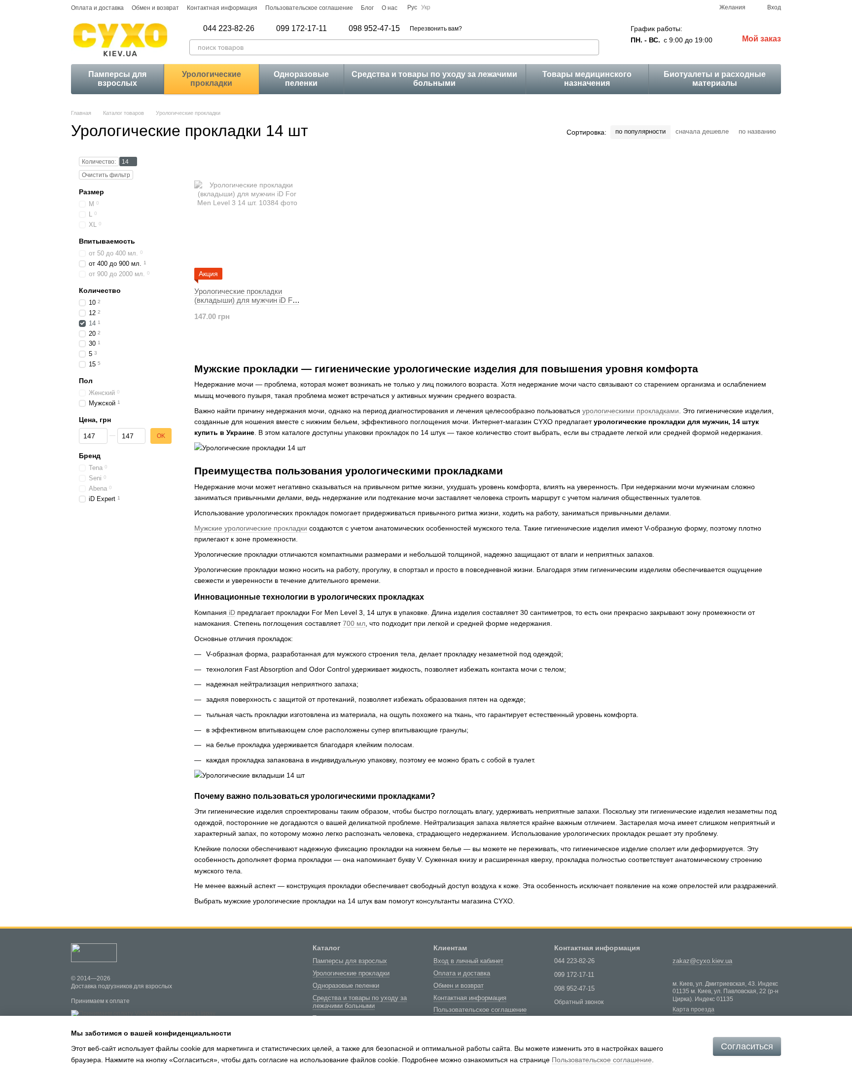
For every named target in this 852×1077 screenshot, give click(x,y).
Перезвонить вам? (436, 28)
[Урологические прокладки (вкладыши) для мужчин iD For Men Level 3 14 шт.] (247, 218)
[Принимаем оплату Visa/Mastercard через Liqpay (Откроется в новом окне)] (143, 1013)
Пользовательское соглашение (309, 7)
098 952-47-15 (374, 29)
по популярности (640, 131)
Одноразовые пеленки (301, 78)
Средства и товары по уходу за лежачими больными (434, 78)
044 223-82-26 (228, 29)
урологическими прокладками (630, 411)
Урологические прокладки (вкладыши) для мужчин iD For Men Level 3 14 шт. (246, 300)
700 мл (354, 623)
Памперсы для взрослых (117, 78)
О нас (389, 7)
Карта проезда (693, 1009)
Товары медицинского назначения (587, 78)
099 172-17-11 (301, 29)
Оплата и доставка (97, 7)
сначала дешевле (702, 131)
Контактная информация (222, 7)
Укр (425, 7)
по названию (757, 131)
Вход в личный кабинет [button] (468, 961)
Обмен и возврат (155, 7)
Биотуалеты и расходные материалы (715, 78)
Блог (367, 7)
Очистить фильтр (106, 175)
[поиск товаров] (591, 47)
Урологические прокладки (211, 78)
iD (231, 612)
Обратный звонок (579, 1002)
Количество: (99, 161)
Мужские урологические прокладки (250, 528)
